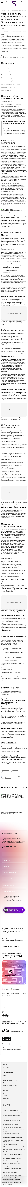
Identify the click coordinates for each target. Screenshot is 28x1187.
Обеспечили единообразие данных (11, 84)
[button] (4, 1184)
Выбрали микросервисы (8, 78)
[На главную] (14, 3)
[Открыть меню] (2, 2)
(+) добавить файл (9, 891)
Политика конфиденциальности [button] (10, 1044)
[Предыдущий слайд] (23, 788)
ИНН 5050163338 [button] (7, 1026)
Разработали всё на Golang (8, 75)
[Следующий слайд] (26, 788)
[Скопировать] (24, 928)
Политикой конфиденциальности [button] (13, 900)
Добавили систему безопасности (10, 81)
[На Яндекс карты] (14, 983)
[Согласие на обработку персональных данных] (2, 896)
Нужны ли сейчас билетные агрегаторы (12, 69)
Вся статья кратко (6, 90)
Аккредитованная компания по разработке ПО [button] (13, 1046)
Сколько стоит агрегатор (8, 87)
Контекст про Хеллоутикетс (9, 72)
